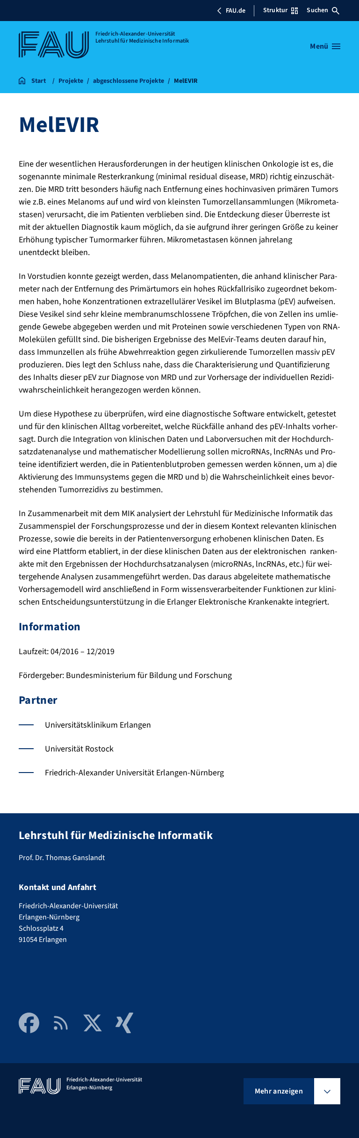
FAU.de (235, 10)
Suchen (317, 10)
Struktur (275, 10)
